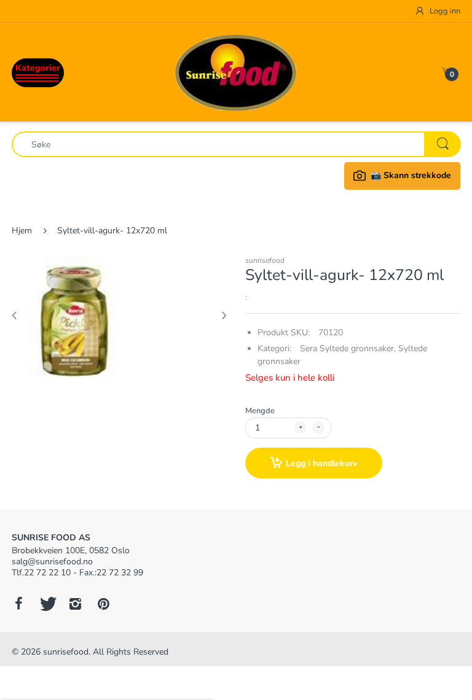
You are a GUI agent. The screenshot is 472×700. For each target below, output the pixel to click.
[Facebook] (18, 603)
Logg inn (444, 11)
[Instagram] (75, 603)
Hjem (22, 230)
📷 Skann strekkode (411, 175)
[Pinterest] (103, 603)
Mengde (260, 410)
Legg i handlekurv (321, 463)
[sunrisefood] (236, 71)
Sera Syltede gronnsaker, (348, 348)
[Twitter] (46, 603)
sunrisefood (265, 260)
